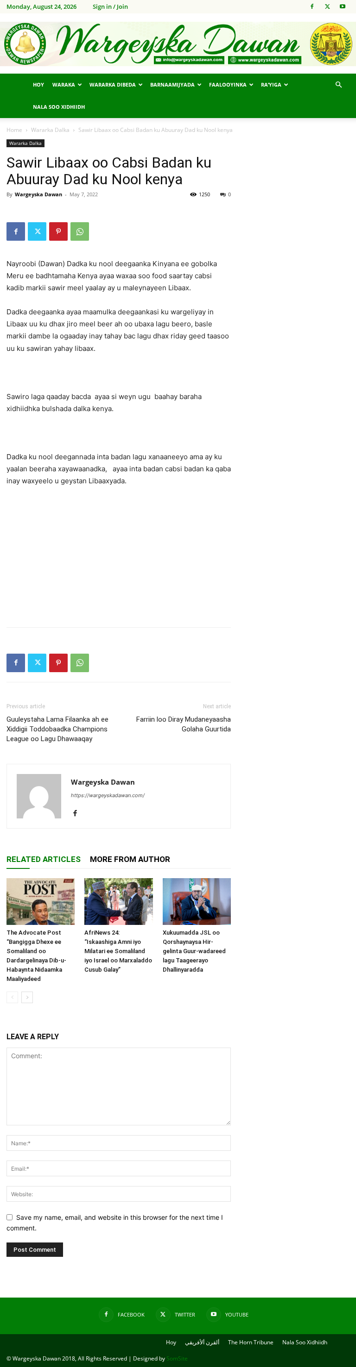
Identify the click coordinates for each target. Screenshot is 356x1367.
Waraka (63, 84)
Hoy (38, 84)
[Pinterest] (58, 231)
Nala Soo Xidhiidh (59, 106)
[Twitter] (327, 6)
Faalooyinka (228, 84)
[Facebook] (312, 6)
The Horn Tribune (250, 1342)
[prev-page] (12, 997)
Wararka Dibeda (112, 84)
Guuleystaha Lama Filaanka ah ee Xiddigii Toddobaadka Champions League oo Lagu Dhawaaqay (57, 729)
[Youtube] (343, 6)
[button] (338, 85)
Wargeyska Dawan (38, 194)
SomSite (177, 1358)
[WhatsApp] (79, 231)
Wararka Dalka (50, 130)
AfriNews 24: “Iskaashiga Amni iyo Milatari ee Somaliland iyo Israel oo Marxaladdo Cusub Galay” (118, 951)
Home (14, 130)
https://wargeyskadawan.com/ (108, 795)
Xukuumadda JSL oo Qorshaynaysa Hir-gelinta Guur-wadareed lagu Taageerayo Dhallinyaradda (194, 951)
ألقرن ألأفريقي (202, 1342)
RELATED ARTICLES (43, 859)
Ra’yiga (271, 84)
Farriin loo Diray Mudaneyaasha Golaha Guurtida (183, 724)
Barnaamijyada (172, 84)
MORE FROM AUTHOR (130, 859)
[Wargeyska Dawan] (178, 44)
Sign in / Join (110, 6)
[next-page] (27, 997)
